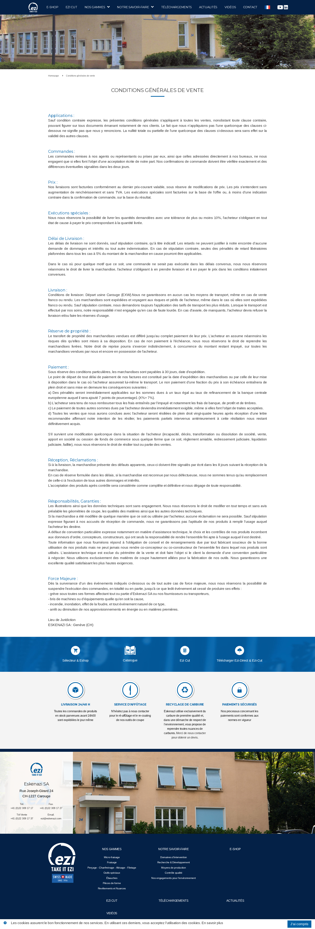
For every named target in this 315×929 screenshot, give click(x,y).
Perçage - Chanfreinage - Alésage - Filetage (112, 867)
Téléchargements (176, 7)
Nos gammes (95, 7)
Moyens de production (173, 867)
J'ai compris (299, 924)
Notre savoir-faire (133, 7)
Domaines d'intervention (173, 857)
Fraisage (112, 862)
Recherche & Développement (173, 862)
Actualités (208, 7)
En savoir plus (212, 923)
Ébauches (111, 878)
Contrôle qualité (173, 872)
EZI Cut (71, 7)
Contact (250, 7)
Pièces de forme (112, 883)
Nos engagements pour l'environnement (173, 878)
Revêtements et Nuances (112, 888)
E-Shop (52, 7)
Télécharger (130, 651)
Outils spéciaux (112, 872)
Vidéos (230, 7)
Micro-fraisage (112, 857)
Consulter (130, 657)
